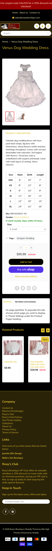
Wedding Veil (10, 362)
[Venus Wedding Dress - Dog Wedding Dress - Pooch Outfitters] (26, 85)
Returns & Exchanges (25, 302)
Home (15, 12)
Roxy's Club (8, 414)
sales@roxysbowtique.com (27, 17)
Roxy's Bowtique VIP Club (15, 470)
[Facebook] (6, 511)
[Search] (48, 33)
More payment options (26, 276)
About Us (23, 12)
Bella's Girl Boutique (12, 457)
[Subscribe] (46, 501)
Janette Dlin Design (12, 453)
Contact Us (34, 12)
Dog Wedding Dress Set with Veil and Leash (37, 364)
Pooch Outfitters (21, 217)
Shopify (28, 529)
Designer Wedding (25, 238)
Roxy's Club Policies (12, 417)
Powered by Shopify (30, 533)
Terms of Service (10, 432)
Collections (7, 423)
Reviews (8, 302)
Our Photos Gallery (11, 420)
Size (9, 224)
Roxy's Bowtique (17, 529)
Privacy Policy (9, 429)
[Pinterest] (12, 511)
